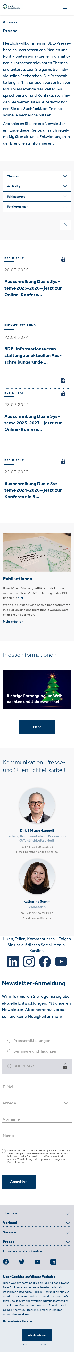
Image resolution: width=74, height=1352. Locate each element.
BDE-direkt (23, 1065)
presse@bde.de (27, 88)
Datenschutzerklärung (17, 1321)
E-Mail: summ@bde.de (37, 918)
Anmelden (18, 1181)
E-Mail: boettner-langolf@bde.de (37, 852)
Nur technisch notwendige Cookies (37, 1345)
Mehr (37, 727)
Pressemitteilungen (31, 1040)
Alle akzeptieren (37, 1335)
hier (20, 598)
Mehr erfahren (13, 621)
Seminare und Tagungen (35, 1051)
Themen (10, 1213)
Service (9, 1232)
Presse (13, 22)
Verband (10, 1223)
